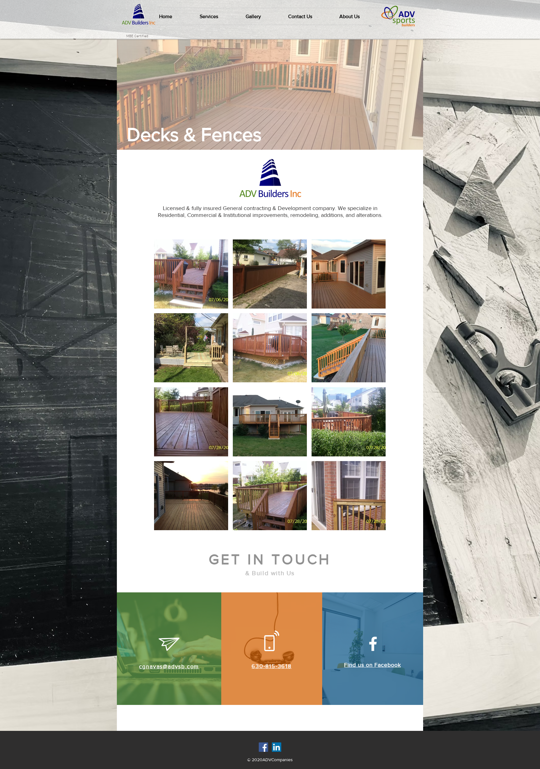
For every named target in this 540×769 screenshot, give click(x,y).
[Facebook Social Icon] (263, 747)
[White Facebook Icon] (372, 643)
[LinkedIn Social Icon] (276, 747)
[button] (218, 16)
